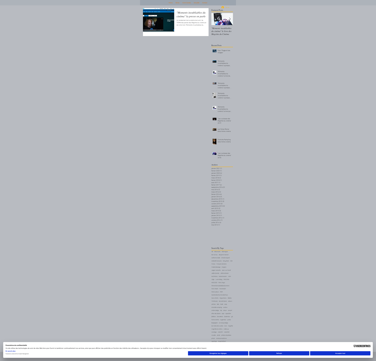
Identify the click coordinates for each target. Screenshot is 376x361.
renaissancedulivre (221, 338)
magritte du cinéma (216, 329)
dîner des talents (216, 313)
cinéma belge (215, 310)
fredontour (227, 316)
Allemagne (225, 251)
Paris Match (214, 289)
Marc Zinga (221, 282)
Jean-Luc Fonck (226, 270)
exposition (228, 313)
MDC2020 (214, 282)
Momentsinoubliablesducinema (220, 286)
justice (229, 320)
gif (232, 316)
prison (213, 338)
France (213, 264)
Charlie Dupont (225, 258)
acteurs (230, 301)
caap (225, 304)
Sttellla (229, 298)
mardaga (214, 332)
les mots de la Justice (217, 326)
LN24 (229, 276)
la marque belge (223, 323)
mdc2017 (220, 332)
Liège (212, 279)
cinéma (225, 307)
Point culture (215, 292)
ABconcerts (217, 251)
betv (218, 304)
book (221, 304)
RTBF (221, 292)
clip (221, 310)
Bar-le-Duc (214, 255)
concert (230, 310)
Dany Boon (226, 261)
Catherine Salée (215, 258)
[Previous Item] (214, 19)
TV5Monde (214, 301)
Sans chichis (214, 298)
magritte (230, 326)
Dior (231, 261)
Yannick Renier (223, 301)
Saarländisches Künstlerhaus (219, 295)
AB (212, 251)
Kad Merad (214, 276)
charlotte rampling (216, 307)
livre (225, 326)
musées (213, 335)
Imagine (224, 267)
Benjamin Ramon (224, 255)
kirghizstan (214, 323)
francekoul (220, 316)
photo (218, 335)
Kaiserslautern (223, 276)
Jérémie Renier (224, 273)
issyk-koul (223, 320)
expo (223, 313)
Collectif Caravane (216, 261)
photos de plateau (226, 335)
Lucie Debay (219, 279)
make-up (226, 329)
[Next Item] (230, 19)
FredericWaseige (215, 267)
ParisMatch (222, 289)
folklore (213, 316)
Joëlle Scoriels (215, 273)
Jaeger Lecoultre (216, 270)
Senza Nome (223, 298)
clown (225, 310)
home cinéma (215, 320)
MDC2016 (226, 279)
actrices (213, 304)
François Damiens (221, 264)
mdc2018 (226, 332)
